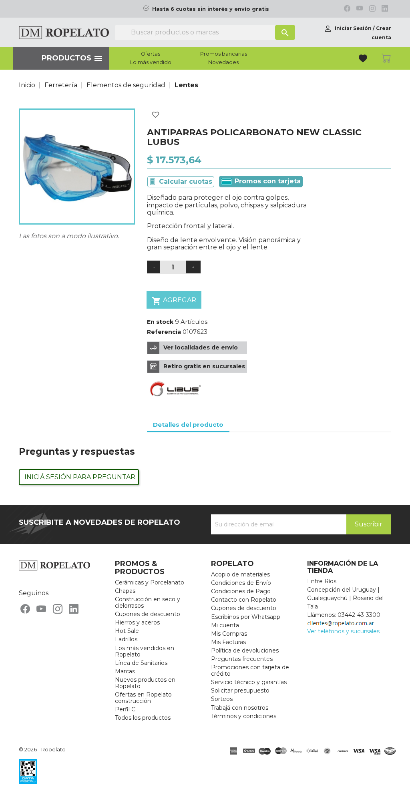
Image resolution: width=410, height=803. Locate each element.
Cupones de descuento (147, 614)
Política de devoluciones (245, 650)
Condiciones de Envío (241, 582)
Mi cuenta (225, 625)
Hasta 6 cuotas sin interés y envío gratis (210, 9)
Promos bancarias (223, 54)
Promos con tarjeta (267, 181)
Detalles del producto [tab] (188, 424)
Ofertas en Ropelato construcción (143, 698)
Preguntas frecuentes (242, 658)
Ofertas (150, 54)
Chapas (125, 590)
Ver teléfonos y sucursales (343, 631)
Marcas (125, 671)
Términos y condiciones (243, 716)
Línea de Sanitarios (141, 662)
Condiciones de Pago (241, 591)
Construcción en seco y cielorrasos (147, 602)
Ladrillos (126, 639)
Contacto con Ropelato (243, 599)
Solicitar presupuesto (240, 690)
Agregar (174, 301)
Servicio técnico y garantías (249, 682)
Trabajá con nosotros (239, 707)
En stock (160, 322)
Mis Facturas (228, 642)
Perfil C (125, 709)
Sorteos (222, 699)
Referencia (164, 332)
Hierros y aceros (137, 622)
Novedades (223, 62)
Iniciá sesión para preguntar (79, 477)
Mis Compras (229, 633)
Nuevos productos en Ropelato (145, 683)
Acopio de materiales (240, 574)
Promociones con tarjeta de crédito (250, 670)
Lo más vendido (150, 62)
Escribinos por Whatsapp (245, 616)
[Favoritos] (364, 59)
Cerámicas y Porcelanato (149, 582)
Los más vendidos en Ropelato (144, 651)
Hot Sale (127, 630)
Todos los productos (143, 717)
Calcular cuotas (185, 181)
